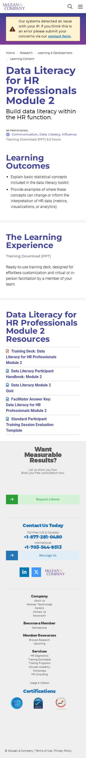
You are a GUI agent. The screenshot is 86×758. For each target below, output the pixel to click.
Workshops (39, 670)
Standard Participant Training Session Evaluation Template (30, 425)
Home (10, 53)
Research (26, 53)
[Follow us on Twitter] (36, 572)
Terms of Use (43, 751)
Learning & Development (55, 53)
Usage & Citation (39, 683)
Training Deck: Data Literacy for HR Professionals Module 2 (31, 357)
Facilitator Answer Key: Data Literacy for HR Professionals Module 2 (28, 405)
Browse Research (39, 640)
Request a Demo (47, 499)
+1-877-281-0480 (43, 537)
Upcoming (39, 643)
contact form (59, 36)
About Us (39, 600)
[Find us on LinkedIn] (24, 572)
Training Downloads (39, 659)
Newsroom (39, 615)
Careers (39, 608)
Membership (39, 627)
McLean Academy (39, 667)
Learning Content (22, 59)
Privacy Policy (63, 751)
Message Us (48, 555)
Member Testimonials (39, 604)
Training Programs (39, 663)
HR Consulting (39, 674)
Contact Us (39, 611)
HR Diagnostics (39, 655)
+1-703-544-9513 (43, 547)
